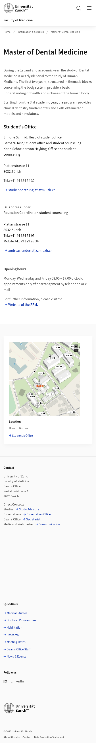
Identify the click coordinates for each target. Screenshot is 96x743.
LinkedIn (17, 681)
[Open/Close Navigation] (89, 8)
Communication (49, 524)
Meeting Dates (16, 642)
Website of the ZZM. (23, 304)
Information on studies (31, 32)
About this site (12, 737)
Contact (27, 737)
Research (13, 635)
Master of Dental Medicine (65, 32)
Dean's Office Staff (18, 649)
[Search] (78, 8)
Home (7, 32)
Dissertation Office (39, 514)
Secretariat (33, 519)
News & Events (16, 656)
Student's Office (22, 436)
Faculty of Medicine (18, 20)
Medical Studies (17, 613)
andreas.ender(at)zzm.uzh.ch (30, 250)
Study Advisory (29, 509)
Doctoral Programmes (21, 620)
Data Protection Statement (49, 737)
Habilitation (14, 627)
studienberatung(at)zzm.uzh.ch (32, 190)
